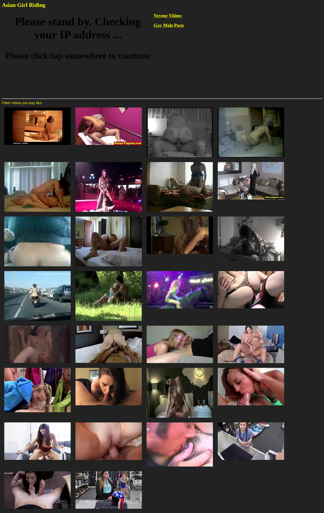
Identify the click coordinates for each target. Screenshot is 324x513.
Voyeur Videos (168, 15)
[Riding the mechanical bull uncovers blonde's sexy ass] (179, 271)
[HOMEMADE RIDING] (179, 162)
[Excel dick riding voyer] (108, 422)
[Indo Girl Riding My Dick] (37, 107)
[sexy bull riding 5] (108, 162)
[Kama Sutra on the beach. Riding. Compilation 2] (251, 271)
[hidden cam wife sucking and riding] (179, 216)
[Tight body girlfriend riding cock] (251, 216)
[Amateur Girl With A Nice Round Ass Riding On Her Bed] (108, 216)
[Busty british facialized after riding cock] (251, 162)
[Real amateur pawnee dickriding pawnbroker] (37, 471)
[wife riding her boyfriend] (179, 107)
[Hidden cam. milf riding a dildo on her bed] (251, 107)
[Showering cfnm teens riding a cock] (37, 367)
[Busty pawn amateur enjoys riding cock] (108, 471)
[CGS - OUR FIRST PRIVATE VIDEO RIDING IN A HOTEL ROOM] (179, 367)
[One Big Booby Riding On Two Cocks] (179, 422)
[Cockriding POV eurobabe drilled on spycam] (108, 325)
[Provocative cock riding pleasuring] (37, 422)
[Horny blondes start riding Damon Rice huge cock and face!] (251, 325)
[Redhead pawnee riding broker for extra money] (251, 422)
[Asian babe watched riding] (37, 325)
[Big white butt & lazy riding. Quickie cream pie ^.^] (108, 367)
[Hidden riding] (37, 216)
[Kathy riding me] (37, 162)
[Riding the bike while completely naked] (37, 271)
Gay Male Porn (169, 25)
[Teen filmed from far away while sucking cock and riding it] (108, 271)
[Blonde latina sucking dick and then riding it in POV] (251, 367)
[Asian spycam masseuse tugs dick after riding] (108, 107)
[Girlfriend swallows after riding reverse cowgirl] (179, 325)
